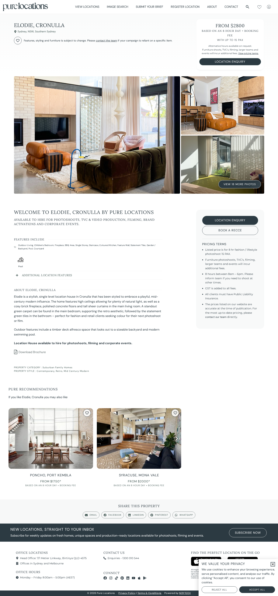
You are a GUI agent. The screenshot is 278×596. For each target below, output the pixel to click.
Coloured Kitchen (107, 245)
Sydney (22, 31)
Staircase (93, 245)
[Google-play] (145, 578)
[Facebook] (105, 578)
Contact (231, 7)
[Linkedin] (128, 578)
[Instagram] (111, 578)
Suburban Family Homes (57, 367)
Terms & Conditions (149, 593)
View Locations (87, 7)
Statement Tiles (138, 245)
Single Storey (81, 245)
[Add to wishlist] (18, 40)
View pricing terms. (248, 53)
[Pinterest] (122, 578)
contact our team (215, 317)
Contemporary (45, 371)
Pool (31, 248)
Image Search (117, 7)
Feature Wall (123, 245)
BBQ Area (70, 245)
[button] (247, 6)
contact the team (106, 40)
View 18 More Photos (240, 184)
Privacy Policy (126, 593)
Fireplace (59, 245)
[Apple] (139, 578)
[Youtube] (133, 578)
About (212, 7)
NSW (31, 31)
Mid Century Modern (76, 371)
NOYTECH (185, 593)
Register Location (185, 7)
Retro (59, 371)
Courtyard (39, 248)
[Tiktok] (116, 578)
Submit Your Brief (149, 7)
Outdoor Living (25, 245)
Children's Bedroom (44, 245)
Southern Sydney (45, 31)
